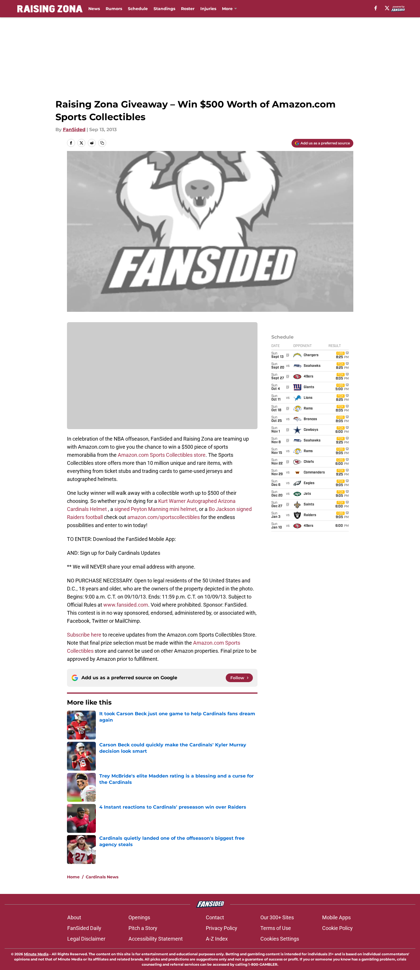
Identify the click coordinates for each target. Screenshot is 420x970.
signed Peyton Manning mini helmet (155, 509)
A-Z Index (217, 939)
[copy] (102, 143)
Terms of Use (275, 928)
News (94, 8)
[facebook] (375, 8)
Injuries (208, 8)
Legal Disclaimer (86, 939)
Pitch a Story (142, 928)
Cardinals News (102, 877)
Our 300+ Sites (277, 917)
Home (73, 877)
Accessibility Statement (155, 939)
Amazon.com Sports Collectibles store (162, 455)
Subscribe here (84, 635)
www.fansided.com (125, 605)
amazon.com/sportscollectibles (163, 517)
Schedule (138, 8)
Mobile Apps (336, 917)
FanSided (74, 129)
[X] (387, 8)
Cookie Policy (337, 928)
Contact (215, 917)
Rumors (114, 8)
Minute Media (36, 954)
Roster (188, 8)
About (74, 917)
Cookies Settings (279, 939)
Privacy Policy (221, 928)
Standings (164, 8)
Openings (139, 917)
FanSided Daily (84, 928)
